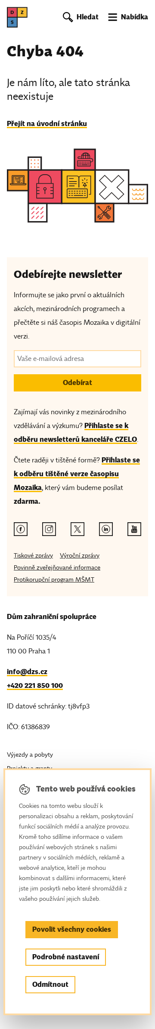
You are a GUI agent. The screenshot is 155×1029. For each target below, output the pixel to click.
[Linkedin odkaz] (106, 529)
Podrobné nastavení (65, 956)
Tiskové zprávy (33, 555)
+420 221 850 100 (35, 685)
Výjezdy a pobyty (30, 754)
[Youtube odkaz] (134, 529)
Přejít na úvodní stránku (47, 123)
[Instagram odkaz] (49, 529)
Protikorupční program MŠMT (54, 579)
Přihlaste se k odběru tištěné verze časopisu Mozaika (77, 474)
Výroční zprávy (79, 555)
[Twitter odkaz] (77, 529)
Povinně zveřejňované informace (57, 567)
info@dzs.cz (27, 671)
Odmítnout (50, 984)
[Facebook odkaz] (21, 529)
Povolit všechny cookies (71, 929)
